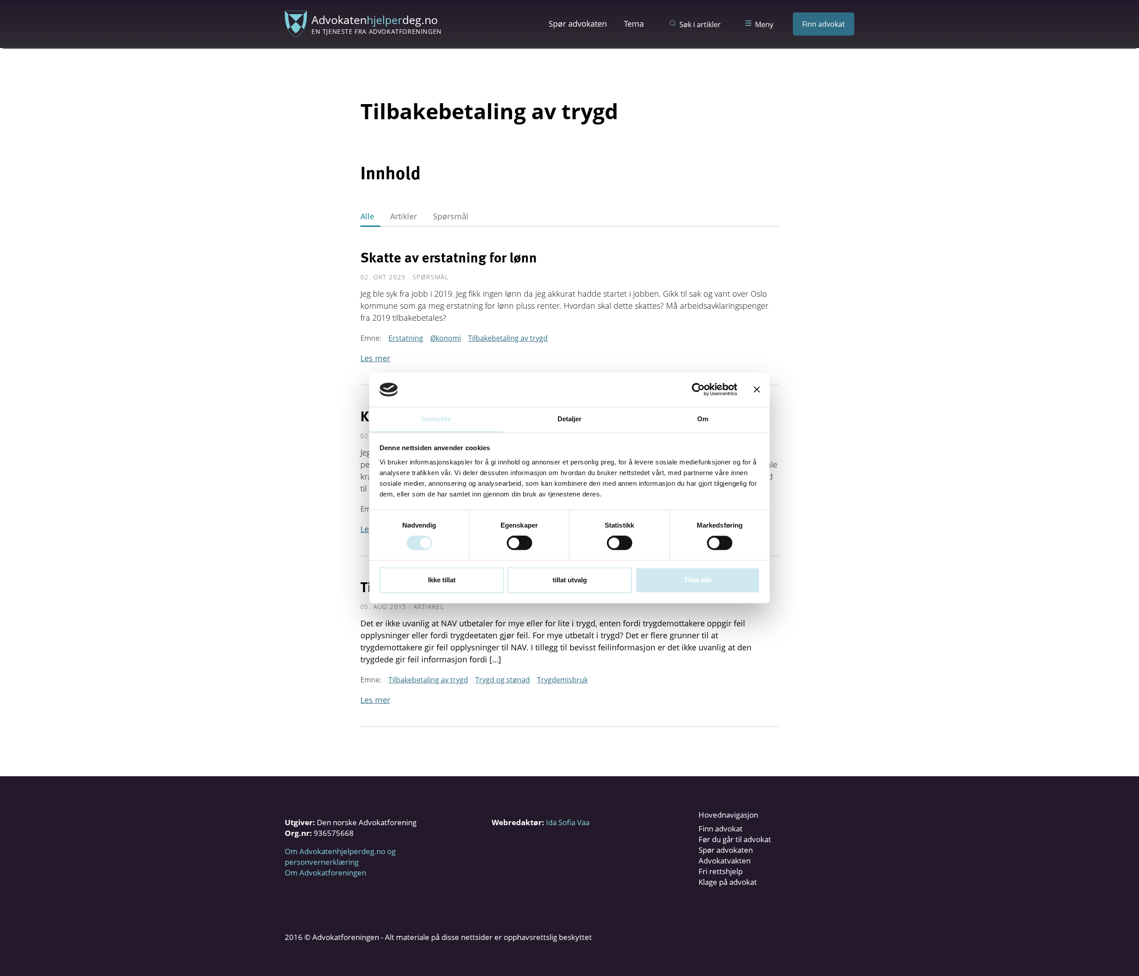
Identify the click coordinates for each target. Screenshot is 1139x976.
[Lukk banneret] (757, 390)
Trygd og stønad (502, 680)
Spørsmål (451, 216)
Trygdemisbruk (562, 680)
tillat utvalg (570, 580)
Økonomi (445, 338)
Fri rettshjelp (721, 871)
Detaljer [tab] (569, 419)
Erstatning (405, 338)
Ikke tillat (442, 580)
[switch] (519, 543)
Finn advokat (823, 24)
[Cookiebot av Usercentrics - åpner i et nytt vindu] (698, 389)
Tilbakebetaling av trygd (508, 338)
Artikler (403, 216)
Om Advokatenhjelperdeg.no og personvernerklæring (340, 856)
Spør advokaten (578, 23)
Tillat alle (697, 580)
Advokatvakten (725, 860)
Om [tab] (702, 419)
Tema (634, 23)
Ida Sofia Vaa (568, 822)
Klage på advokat (728, 882)
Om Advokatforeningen (325, 872)
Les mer (375, 358)
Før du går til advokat (735, 839)
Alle (367, 216)
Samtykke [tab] (436, 419)
